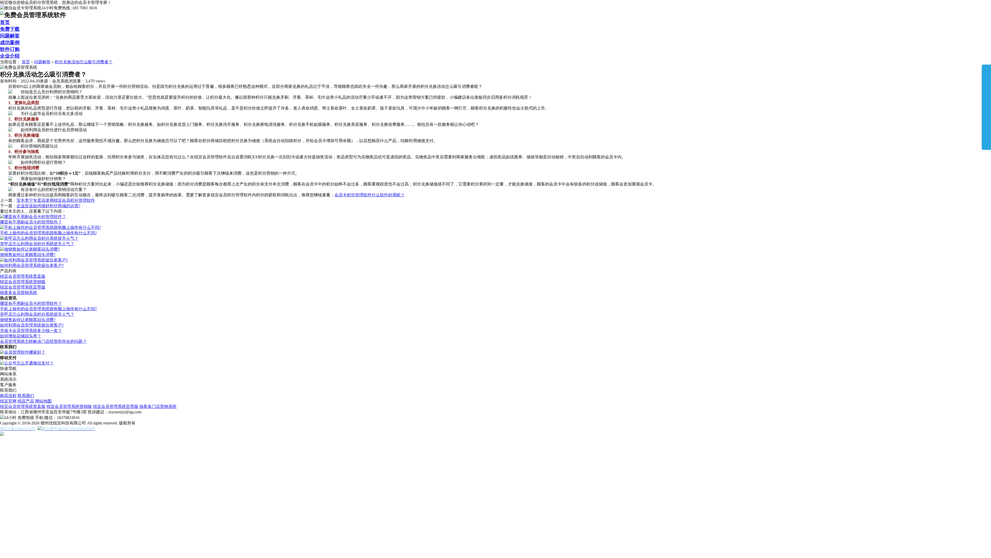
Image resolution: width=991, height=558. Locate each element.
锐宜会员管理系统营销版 (22, 282)
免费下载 (10, 29)
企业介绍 (10, 56)
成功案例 (10, 42)
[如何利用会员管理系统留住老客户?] (34, 260)
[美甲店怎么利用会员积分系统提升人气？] (39, 238)
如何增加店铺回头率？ (20, 336)
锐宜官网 (8, 401)
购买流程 (8, 395)
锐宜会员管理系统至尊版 (22, 287)
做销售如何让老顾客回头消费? (27, 254)
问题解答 (10, 35)
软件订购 (10, 49)
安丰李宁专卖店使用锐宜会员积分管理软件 (56, 200)
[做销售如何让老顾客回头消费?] (30, 249)
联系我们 (26, 395)
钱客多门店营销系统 (158, 406)
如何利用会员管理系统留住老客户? (32, 265)
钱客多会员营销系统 (18, 292)
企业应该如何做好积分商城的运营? (48, 206)
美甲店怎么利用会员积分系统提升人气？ (37, 244)
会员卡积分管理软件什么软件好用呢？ (369, 195)
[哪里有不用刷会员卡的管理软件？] (33, 216)
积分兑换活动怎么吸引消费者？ (84, 62)
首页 (5, 22)
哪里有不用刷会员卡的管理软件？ (31, 222)
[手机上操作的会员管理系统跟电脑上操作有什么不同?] (50, 227)
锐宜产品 (26, 401)
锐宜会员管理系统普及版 (22, 276)
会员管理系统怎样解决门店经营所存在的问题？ (43, 341)
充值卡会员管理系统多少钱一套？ (31, 330)
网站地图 (43, 401)
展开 (986, 106)
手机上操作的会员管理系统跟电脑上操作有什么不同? (48, 233)
